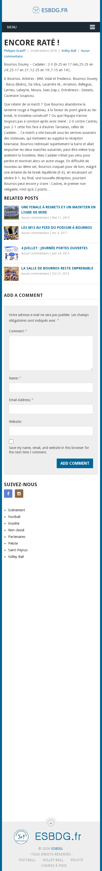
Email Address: (21, 399)
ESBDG (56, 849)
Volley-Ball (68, 51)
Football (14, 517)
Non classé (16, 530)
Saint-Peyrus (17, 550)
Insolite (13, 523)
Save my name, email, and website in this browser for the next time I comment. (49, 450)
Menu (12, 27)
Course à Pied (54, 866)
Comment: (18, 331)
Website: (15, 422)
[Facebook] (8, 493)
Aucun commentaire (35, 217)
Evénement (16, 510)
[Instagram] (19, 493)
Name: (15, 378)
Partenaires (16, 537)
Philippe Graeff (15, 51)
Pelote (13, 543)
